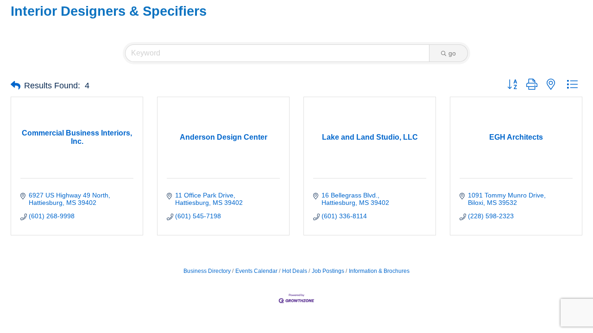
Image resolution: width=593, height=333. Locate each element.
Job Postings (328, 271)
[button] (15, 85)
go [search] (452, 53)
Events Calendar (256, 271)
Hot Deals (294, 271)
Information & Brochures (379, 271)
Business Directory (207, 271)
